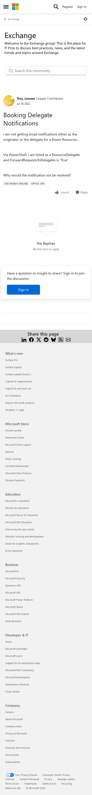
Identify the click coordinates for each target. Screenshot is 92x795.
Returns (9, 451)
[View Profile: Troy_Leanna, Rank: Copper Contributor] (9, 100)
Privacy (48, 779)
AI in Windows (13, 395)
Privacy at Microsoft (16, 733)
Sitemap (9, 779)
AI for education (14, 550)
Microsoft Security (15, 578)
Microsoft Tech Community (19, 670)
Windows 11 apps (14, 410)
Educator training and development (24, 536)
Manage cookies (66, 779)
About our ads (13, 788)
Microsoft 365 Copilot (17, 614)
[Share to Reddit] (46, 339)
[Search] (56, 6)
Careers (9, 712)
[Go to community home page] (15, 6)
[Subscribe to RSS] (61, 339)
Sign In (81, 6)
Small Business (13, 621)
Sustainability (12, 762)
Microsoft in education (17, 500)
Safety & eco (49, 783)
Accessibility (12, 754)
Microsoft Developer (16, 648)
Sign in (23, 289)
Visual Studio (12, 691)
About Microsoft (14, 719)
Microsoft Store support (18, 444)
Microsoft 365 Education (18, 522)
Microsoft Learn (13, 656)
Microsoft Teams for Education (21, 515)
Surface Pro (11, 360)
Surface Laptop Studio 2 (18, 374)
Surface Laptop (13, 367)
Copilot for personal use (18, 388)
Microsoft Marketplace (17, 677)
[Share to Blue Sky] (53, 339)
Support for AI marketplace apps (22, 663)
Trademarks (30, 783)
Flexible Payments (15, 480)
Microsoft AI (12, 571)
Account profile (13, 430)
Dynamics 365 (13, 585)
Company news (13, 726)
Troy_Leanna (26, 98)
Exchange (13, 19)
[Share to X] (38, 339)
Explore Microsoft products (19, 402)
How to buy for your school (19, 529)
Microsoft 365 (12, 592)
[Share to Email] (68, 339)
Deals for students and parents (22, 543)
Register (67, 6)
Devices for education (17, 508)
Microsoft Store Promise (18, 473)
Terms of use (12, 783)
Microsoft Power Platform (19, 599)
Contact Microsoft (29, 779)
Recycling (66, 783)
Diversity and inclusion (17, 747)
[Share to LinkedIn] (24, 339)
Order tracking (13, 459)
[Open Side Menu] (6, 6)
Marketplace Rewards (17, 684)
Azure (8, 641)
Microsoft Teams (14, 607)
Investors (10, 740)
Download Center (14, 437)
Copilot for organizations (18, 381)
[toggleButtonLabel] (85, 19)
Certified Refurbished (16, 466)
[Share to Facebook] (31, 339)
